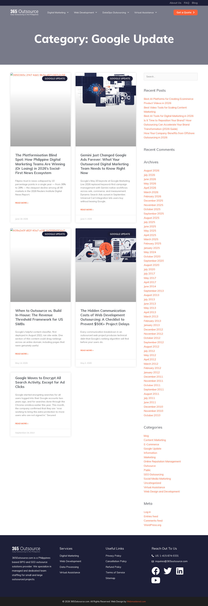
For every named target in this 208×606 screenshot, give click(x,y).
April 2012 (150, 359)
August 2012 (151, 346)
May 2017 (150, 278)
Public (147, 470)
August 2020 (151, 265)
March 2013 (151, 316)
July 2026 (149, 174)
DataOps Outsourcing (114, 12)
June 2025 (150, 226)
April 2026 (150, 187)
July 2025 (149, 222)
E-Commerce (151, 444)
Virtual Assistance (144, 12)
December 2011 (153, 376)
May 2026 (150, 183)
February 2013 (152, 320)
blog (146, 435)
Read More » (21, 203)
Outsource (150, 465)
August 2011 (151, 393)
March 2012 (151, 363)
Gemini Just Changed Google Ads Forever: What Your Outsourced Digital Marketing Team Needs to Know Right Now (104, 164)
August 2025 (151, 217)
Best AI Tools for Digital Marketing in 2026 (169, 115)
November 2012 (153, 333)
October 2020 (152, 256)
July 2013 (149, 299)
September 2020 (154, 260)
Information (150, 452)
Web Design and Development (162, 491)
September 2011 (154, 389)
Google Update (152, 448)
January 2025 (152, 247)
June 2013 (150, 303)
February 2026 (152, 196)
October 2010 (152, 415)
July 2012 (149, 350)
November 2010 (153, 410)
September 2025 (154, 213)
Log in (147, 512)
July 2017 (149, 273)
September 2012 (154, 342)
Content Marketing (155, 440)
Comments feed (153, 520)
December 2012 (153, 329)
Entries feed (151, 516)
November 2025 (153, 205)
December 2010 (153, 406)
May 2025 (150, 230)
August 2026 (151, 170)
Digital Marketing (56, 12)
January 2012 (152, 372)
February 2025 (152, 243)
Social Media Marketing (157, 478)
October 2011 (152, 385)
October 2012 (152, 337)
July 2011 (149, 398)
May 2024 (150, 252)
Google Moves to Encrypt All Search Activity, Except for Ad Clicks (40, 382)
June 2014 (150, 286)
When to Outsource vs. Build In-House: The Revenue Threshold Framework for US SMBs (39, 317)
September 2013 (154, 290)
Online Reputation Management (162, 461)
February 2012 (152, 368)
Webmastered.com (136, 601)
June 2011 (150, 402)
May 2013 (150, 307)
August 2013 (151, 295)
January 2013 (152, 325)
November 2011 (153, 380)
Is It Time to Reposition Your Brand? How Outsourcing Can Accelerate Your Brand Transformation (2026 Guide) (167, 124)
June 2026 (150, 179)
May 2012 (150, 355)
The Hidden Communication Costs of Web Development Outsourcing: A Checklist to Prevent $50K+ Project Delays (104, 317)
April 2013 (150, 312)
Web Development (84, 12)
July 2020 (149, 269)
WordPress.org (152, 525)
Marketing (150, 457)
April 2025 (150, 235)
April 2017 (150, 282)
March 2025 (151, 239)
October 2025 (152, 209)
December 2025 (153, 200)
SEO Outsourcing (153, 474)
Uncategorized (152, 482)
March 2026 (151, 192)
